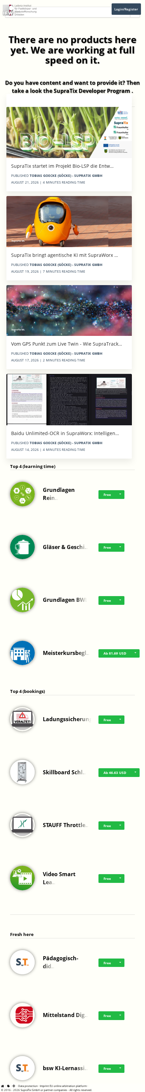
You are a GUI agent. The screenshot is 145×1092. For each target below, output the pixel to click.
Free (107, 494)
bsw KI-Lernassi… (66, 1068)
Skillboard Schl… (65, 772)
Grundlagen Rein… (59, 494)
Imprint (44, 1086)
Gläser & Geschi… (66, 547)
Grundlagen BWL (65, 599)
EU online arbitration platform (68, 1086)
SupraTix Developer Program (92, 90)
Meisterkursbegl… (67, 653)
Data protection (28, 1086)
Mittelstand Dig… (66, 1015)
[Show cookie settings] (8, 1086)
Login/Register (126, 9)
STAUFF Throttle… (66, 825)
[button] (120, 494)
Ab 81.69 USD (115, 653)
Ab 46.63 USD (115, 772)
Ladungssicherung (67, 719)
